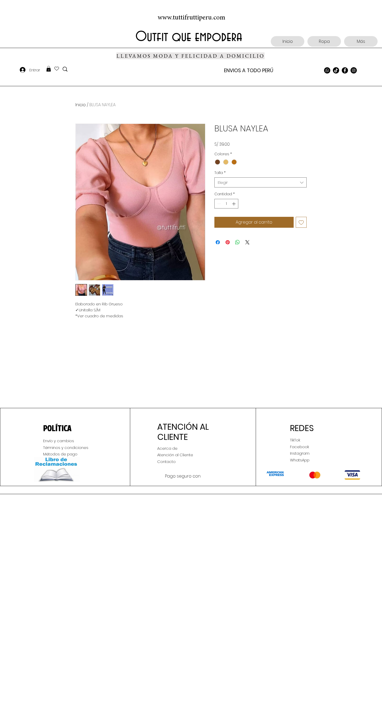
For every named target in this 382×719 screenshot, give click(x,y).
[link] (48, 69)
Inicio (80, 105)
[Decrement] (218, 203)
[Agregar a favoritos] (301, 222)
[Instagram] (354, 70)
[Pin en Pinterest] (228, 242)
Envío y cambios (58, 441)
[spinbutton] (226, 203)
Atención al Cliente (175, 455)
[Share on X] (247, 242)
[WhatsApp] (327, 70)
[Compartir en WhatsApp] (237, 242)
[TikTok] (336, 70)
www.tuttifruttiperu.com (191, 18)
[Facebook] (345, 70)
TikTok (295, 440)
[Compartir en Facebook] (218, 242)
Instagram (299, 453)
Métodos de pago (60, 454)
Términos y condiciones (65, 447)
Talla (220, 172)
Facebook (299, 446)
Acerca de (167, 448)
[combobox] (260, 182)
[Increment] (234, 203)
